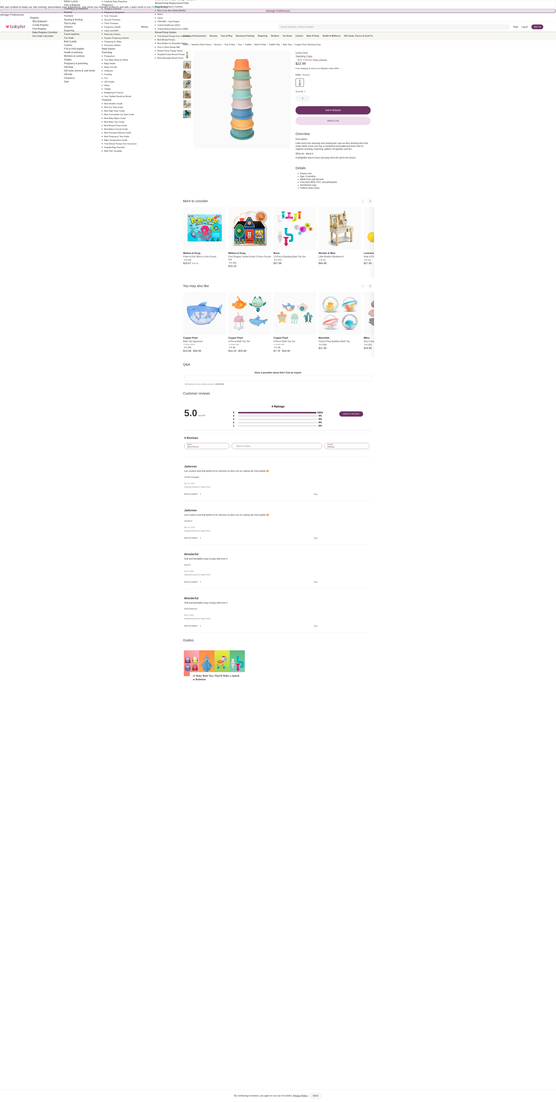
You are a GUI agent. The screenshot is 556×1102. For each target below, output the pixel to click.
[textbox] (278, 378)
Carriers (299, 36)
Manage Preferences (278, 10)
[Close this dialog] (0, 2)
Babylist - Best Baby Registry (15, 27)
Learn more (219, 384)
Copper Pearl (302, 52)
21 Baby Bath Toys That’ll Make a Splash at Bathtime (216, 677)
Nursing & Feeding (245, 36)
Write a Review (320, 60)
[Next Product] (370, 201)
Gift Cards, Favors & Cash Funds (360, 36)
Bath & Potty (313, 36)
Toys (240, 44)
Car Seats (287, 36)
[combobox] (393, 27)
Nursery (213, 36)
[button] (278, 412)
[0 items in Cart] (548, 27)
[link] (300, 82)
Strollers (275, 36)
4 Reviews (307, 60)
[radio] (187, 65)
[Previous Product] (363, 201)
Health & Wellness (332, 36)
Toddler (248, 44)
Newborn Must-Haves (201, 44)
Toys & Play (226, 36)
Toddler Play (274, 44)
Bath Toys (287, 44)
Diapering (262, 36)
